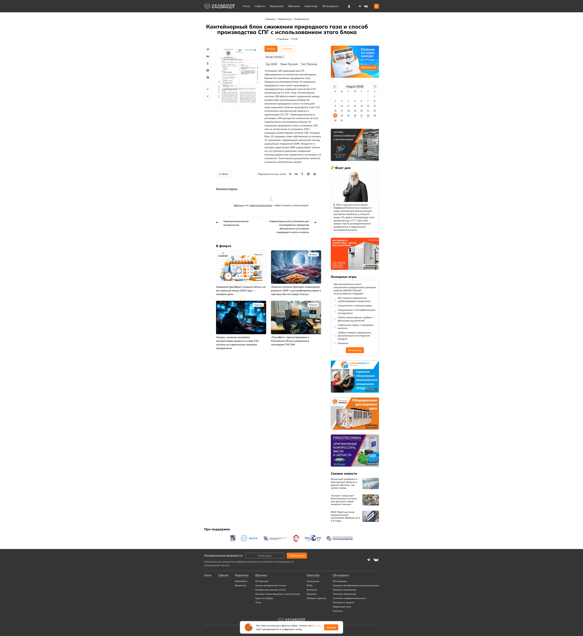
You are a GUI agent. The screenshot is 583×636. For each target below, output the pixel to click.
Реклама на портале (343, 602)
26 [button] (355, 115)
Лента (246, 6)
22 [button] (374, 110)
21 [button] (368, 110)
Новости (258, 254)
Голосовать (354, 350)
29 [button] (374, 115)
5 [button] (355, 101)
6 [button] (361, 101)
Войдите (239, 205)
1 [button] (374, 96)
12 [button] (355, 105)
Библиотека (302, 18)
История (313, 254)
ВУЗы (309, 585)
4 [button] (348, 101)
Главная (270, 18)
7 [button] (368, 101)
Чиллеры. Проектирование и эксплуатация (277, 594)
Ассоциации (313, 581)
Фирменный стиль (342, 606)
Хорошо (331, 627)
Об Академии (340, 581)
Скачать (287, 48)
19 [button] (355, 110)
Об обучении (261, 581)
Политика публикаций (344, 594)
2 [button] (335, 101)
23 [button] (335, 115)
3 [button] (341, 101)
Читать (271, 48)
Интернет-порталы (316, 598)
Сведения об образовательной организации (356, 585)
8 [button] (374, 101)
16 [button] (335, 110)
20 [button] (361, 110)
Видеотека (240, 585)
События (260, 6)
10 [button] (342, 105)
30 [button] (335, 120)
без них (316, 625)
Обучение (294, 6)
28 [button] (368, 115)
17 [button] (342, 110)
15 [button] (374, 105)
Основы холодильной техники (270, 585)
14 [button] (368, 105)
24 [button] (342, 115)
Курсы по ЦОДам (264, 598)
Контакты (338, 611)
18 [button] (348, 110)
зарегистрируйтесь (260, 205)
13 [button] (361, 105)
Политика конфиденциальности (349, 598)
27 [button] (361, 115)
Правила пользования (344, 589)
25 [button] (348, 115)
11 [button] (348, 105)
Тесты (258, 602)
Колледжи (312, 589)
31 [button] (342, 120)
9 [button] (335, 105)
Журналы (312, 594)
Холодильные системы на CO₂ (270, 589)
